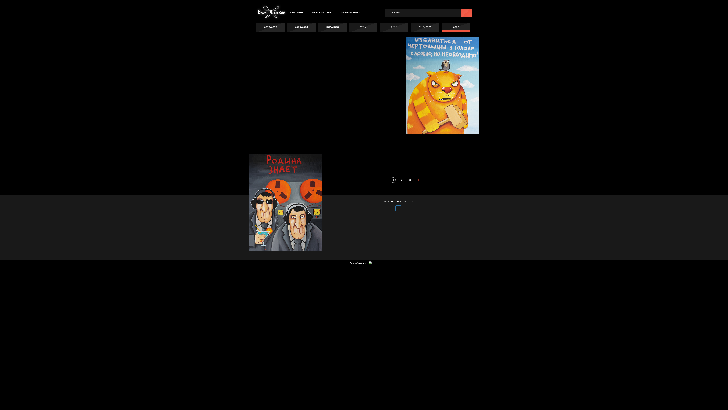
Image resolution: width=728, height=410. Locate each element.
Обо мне (296, 12)
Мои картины (322, 12)
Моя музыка (350, 12)
